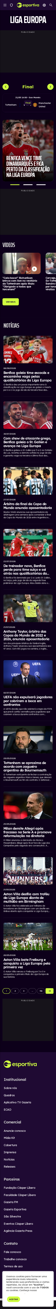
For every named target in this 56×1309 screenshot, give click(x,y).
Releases (9, 1166)
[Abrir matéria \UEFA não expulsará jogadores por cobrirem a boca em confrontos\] (28, 688)
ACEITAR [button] (13, 1299)
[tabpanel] (28, 150)
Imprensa (10, 1152)
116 (41, 990)
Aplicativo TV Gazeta (17, 1102)
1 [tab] (15, 184)
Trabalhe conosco (15, 1259)
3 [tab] (41, 184)
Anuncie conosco (15, 1131)
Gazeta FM (11, 1202)
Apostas (44, 5)
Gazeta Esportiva (15, 1209)
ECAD (7, 1109)
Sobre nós (10, 1088)
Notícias (9, 1159)
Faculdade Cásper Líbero (20, 1195)
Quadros (9, 1095)
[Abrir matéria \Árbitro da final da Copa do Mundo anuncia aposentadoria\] (28, 493)
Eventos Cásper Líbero (18, 1223)
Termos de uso (13, 1266)
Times (11, 5)
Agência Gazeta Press (18, 1231)
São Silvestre (12, 1216)
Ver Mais (10, 302)
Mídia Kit (9, 1138)
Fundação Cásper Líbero (19, 1188)
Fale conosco (12, 1252)
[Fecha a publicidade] (54, 1298)
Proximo (50, 991)
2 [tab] (28, 184)
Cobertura (10, 1145)
